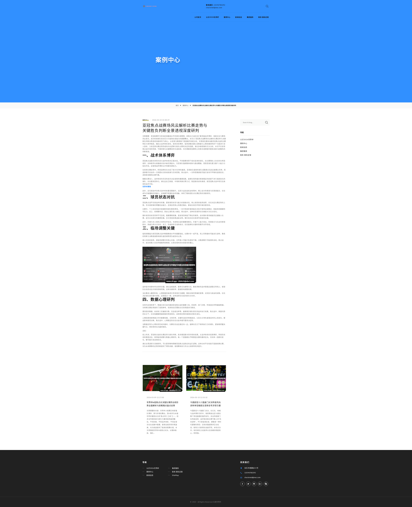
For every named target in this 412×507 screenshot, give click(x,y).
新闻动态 (238, 17)
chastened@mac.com (214, 7)
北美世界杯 (217, 502)
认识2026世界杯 (212, 17)
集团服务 (250, 17)
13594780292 (219, 5)
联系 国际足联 (263, 17)
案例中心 (227, 17)
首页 (177, 105)
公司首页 (198, 17)
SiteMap (175, 475)
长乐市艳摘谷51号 (251, 468)
